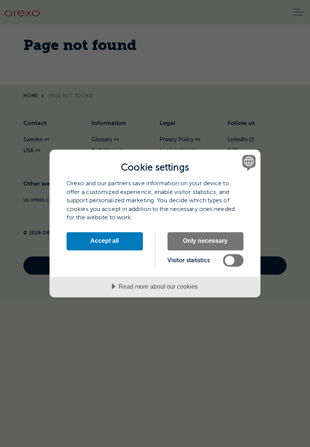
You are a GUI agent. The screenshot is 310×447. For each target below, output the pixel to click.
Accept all (104, 240)
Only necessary (205, 240)
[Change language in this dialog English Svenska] (248, 162)
